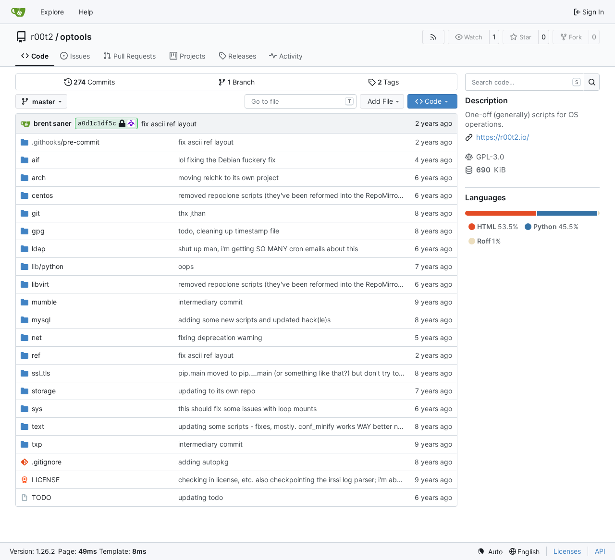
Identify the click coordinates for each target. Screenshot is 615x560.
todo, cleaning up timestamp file (228, 231)
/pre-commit (65, 142)
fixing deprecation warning (220, 337)
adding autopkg (203, 462)
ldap (39, 248)
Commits (94, 82)
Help (86, 12)
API (600, 551)
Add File (380, 101)
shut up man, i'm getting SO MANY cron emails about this (268, 248)
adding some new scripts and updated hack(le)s (254, 320)
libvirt (40, 284)
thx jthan (192, 213)
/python (47, 266)
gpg (38, 231)
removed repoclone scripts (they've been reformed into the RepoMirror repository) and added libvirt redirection (353, 195)
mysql (41, 320)
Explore (52, 12)
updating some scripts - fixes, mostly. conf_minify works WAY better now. (293, 426)
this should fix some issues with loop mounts (247, 408)
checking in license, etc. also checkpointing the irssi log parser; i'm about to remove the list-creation (335, 479)
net (37, 337)
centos (42, 195)
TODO (41, 497)
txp (37, 444)
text (38, 426)
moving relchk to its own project (228, 177)
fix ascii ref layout (169, 124)
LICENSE (46, 479)
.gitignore (47, 462)
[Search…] (592, 82)
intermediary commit (210, 302)
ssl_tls (41, 373)
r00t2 (42, 37)
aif (35, 160)
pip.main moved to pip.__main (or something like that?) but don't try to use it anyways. (313, 373)
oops (186, 266)
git (36, 213)
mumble (44, 302)
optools (76, 37)
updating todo (200, 497)
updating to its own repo (216, 391)
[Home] (18, 12)
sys (37, 408)
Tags (388, 82)
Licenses (567, 551)
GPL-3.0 (490, 156)
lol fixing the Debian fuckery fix (227, 160)
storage (44, 391)
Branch (241, 82)
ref (36, 355)
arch (39, 177)
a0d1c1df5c (97, 123)
